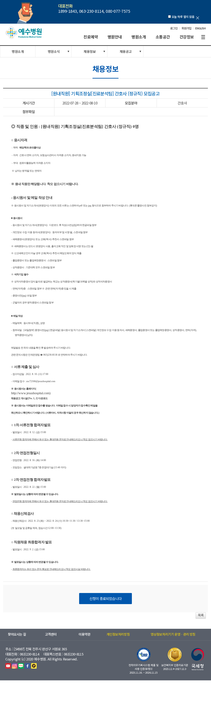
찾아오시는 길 (17, 634)
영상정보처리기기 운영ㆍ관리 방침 (173, 634)
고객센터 (50, 634)
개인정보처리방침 (118, 634)
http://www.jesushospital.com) (30, 393)
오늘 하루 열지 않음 (183, 17)
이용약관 (84, 634)
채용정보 (90, 51)
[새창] (8, 665)
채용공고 (126, 51)
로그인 (174, 28)
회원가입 (186, 28)
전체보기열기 (203, 37)
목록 (201, 615)
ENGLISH (200, 28)
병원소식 (54, 51)
